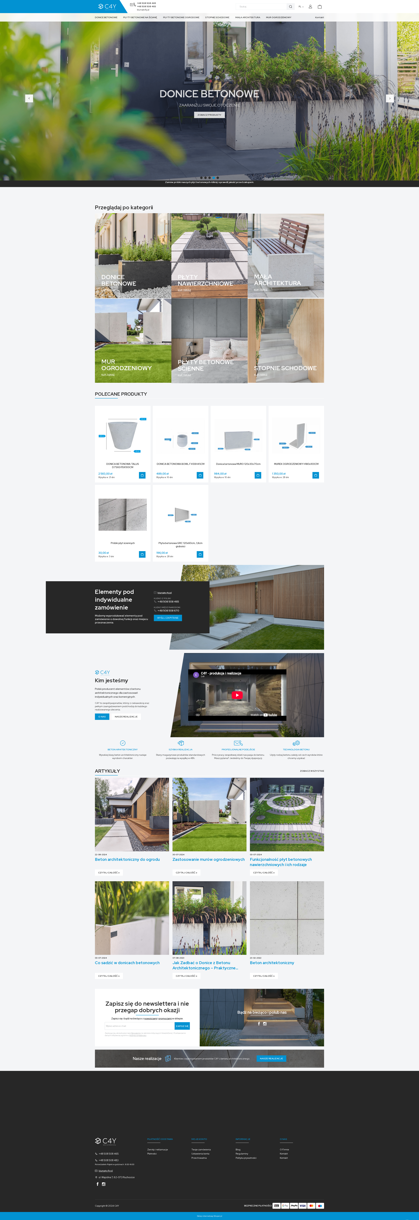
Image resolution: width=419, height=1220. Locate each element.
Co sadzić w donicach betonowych (127, 962)
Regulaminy (242, 1153)
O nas (102, 716)
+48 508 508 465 (146, 3)
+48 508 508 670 (168, 610)
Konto (311, 7)
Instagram (265, 1024)
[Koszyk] (321, 6)
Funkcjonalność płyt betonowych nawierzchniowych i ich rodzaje (281, 862)
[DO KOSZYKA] (142, 475)
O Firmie (284, 1149)
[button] (29, 98)
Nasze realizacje (126, 716)
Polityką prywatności (137, 1035)
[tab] (201, 178)
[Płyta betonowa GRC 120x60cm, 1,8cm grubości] (180, 514)
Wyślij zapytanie (167, 617)
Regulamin (136, 1033)
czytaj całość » (109, 872)
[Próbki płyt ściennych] (122, 514)
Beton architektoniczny (272, 962)
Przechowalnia (199, 1157)
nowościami (150, 1018)
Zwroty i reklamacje (157, 1149)
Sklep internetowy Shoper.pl (209, 1216)
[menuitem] (107, 17)
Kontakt (319, 17)
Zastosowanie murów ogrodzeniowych (209, 859)
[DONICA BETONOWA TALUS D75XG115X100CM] (122, 435)
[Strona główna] (111, 6)
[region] (209, 96)
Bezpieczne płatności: (258, 1205)
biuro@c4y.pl (143, 9)
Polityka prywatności (246, 1157)
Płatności (152, 1153)
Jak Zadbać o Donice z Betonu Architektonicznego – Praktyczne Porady (204, 965)
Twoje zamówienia (201, 1149)
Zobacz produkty (209, 111)
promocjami (165, 1018)
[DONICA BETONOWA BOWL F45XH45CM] (180, 435)
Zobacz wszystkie (312, 770)
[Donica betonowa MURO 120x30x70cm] (238, 435)
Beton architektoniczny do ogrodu (127, 859)
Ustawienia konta (200, 1153)
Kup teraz (108, 290)
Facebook (259, 1024)
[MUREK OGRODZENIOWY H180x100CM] (296, 435)
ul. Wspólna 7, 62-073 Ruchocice (117, 1177)
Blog (238, 1149)
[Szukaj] (290, 6)
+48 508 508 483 (146, 6)
